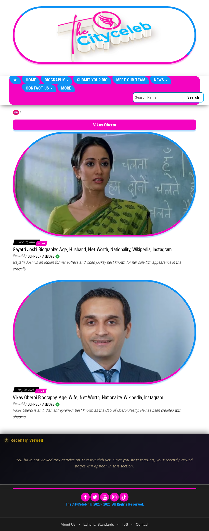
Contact (142, 524)
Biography (55, 80)
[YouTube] (104, 497)
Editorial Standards (98, 524)
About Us (68, 524)
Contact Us (38, 88)
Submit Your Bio (92, 80)
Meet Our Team (130, 80)
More (66, 88)
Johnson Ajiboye (41, 256)
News (159, 80)
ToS (125, 524)
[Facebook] (85, 497)
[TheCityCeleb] (15, 80)
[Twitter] (94, 497)
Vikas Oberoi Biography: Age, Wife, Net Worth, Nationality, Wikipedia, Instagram (88, 397)
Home (31, 80)
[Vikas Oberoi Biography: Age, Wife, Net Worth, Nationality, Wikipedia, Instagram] (104, 332)
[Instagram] (114, 497)
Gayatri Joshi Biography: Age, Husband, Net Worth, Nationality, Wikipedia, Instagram (92, 249)
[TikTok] (124, 497)
